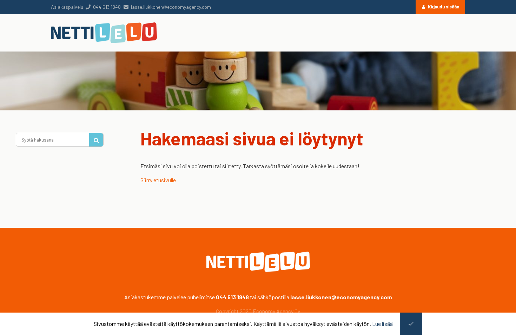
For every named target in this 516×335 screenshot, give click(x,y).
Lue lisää (382, 323)
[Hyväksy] (411, 324)
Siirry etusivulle (158, 180)
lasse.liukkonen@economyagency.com (341, 297)
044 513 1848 (232, 297)
